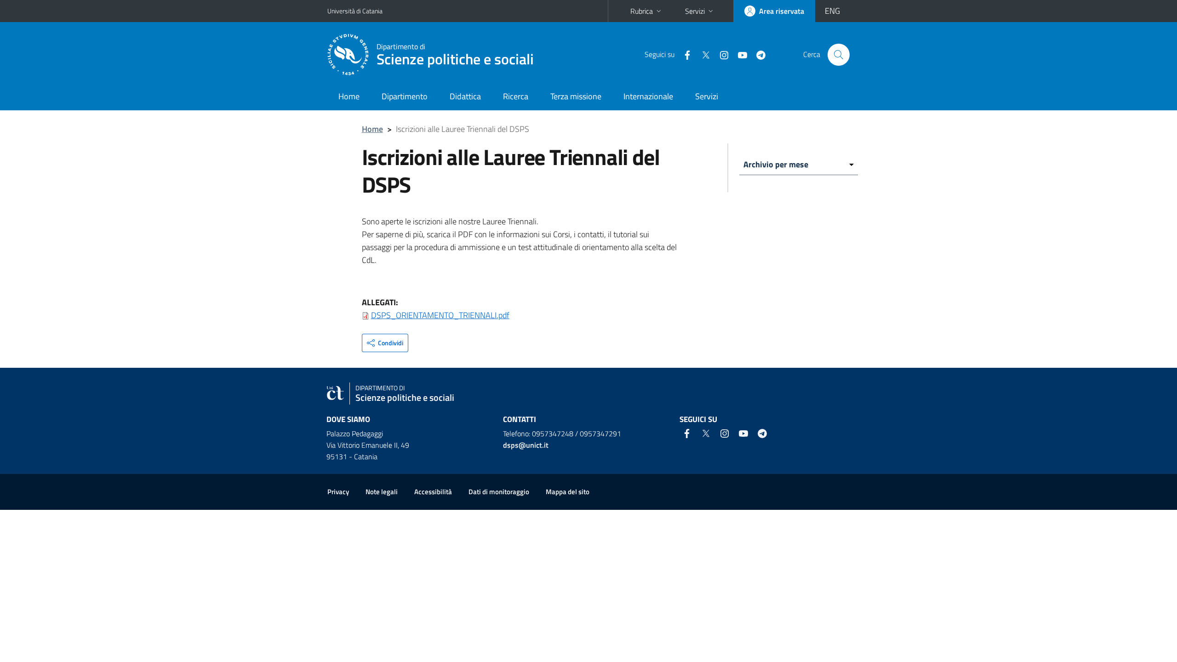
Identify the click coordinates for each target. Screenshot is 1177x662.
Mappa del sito (567, 491)
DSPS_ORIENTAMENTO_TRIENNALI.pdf (440, 315)
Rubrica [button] (641, 11)
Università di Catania (355, 11)
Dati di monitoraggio (499, 491)
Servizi (706, 96)
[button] (385, 343)
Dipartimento (405, 96)
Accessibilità (433, 491)
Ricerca (515, 96)
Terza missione (575, 96)
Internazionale (648, 96)
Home (349, 96)
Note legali (382, 491)
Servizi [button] (695, 11)
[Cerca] (839, 55)
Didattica (465, 96)
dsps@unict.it (526, 445)
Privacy (338, 491)
